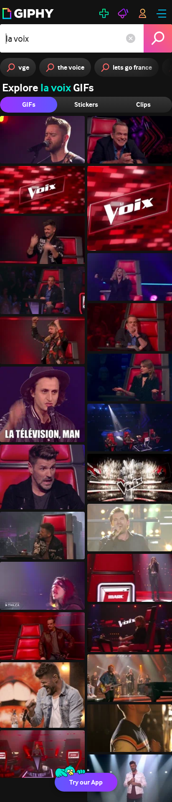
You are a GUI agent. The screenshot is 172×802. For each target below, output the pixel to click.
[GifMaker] (104, 13)
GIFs (28, 104)
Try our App (86, 782)
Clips (143, 104)
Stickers (86, 104)
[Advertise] (123, 13)
